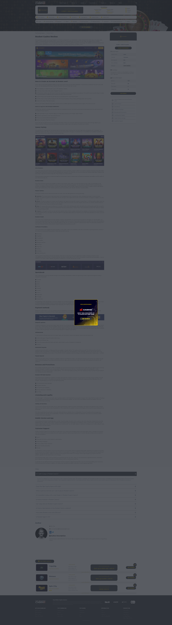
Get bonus (86, 319)
